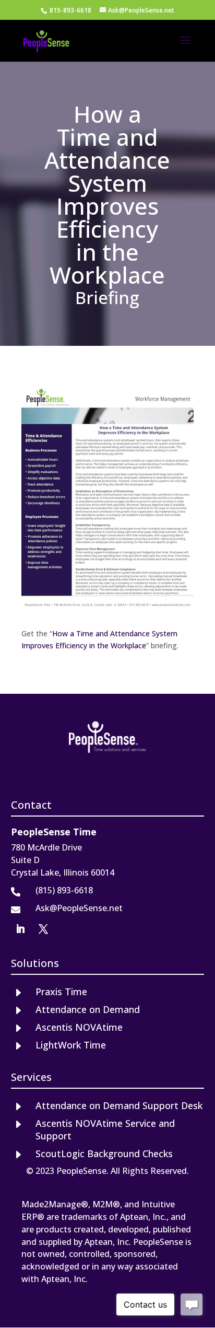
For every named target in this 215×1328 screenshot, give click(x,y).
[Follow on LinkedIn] (20, 928)
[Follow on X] (43, 928)
